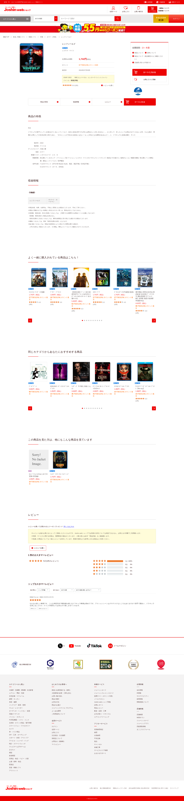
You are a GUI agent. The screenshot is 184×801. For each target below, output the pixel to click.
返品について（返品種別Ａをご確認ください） (148, 57)
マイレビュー (56, 744)
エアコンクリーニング (101, 717)
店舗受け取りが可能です (142, 62)
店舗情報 (162, 2)
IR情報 (139, 693)
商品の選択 (55, 699)
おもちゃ (12, 749)
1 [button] (82, 320)
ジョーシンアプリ (143, 723)
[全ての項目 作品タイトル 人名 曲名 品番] (46, 18)
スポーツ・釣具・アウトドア (19, 738)
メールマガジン (120, 646)
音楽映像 (160, 10)
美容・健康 (13, 702)
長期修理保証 (98, 729)
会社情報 (140, 690)
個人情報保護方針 (105, 788)
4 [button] (88, 320)
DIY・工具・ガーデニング (18, 735)
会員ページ (113, 11)
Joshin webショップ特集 (102, 702)
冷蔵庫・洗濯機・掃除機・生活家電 (21, 690)
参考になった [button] (33, 608)
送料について (151, 53)
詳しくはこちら (69, 526)
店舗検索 (140, 714)
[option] (38, 287)
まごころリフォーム (143, 729)
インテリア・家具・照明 (17, 705)
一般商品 (160, 8)
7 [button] (95, 320)
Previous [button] (30, 320)
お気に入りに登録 (149, 79)
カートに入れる (149, 72)
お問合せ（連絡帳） (58, 741)
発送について (138, 53)
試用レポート (98, 705)
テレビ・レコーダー (16, 708)
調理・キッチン (14, 699)
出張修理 (97, 735)
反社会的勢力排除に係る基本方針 (139, 788)
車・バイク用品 (14, 732)
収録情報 (76, 102)
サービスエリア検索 (101, 750)
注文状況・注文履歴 (58, 735)
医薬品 (11, 764)
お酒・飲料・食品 (15, 761)
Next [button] (154, 320)
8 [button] (97, 320)
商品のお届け (56, 705)
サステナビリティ (143, 696)
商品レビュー (98, 708)
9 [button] (99, 320)
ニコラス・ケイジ (68, 50)
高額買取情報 (141, 726)
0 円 (168, 8)
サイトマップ (174, 788)
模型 (10, 752)
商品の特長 (44, 102)
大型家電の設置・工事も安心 (61, 693)
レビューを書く (108, 85)
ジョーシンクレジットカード (104, 693)
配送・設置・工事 (100, 711)
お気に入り (125, 11)
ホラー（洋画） (52, 37)
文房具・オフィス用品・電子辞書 (20, 723)
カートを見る (152, 11)
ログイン (55, 726)
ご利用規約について (58, 714)
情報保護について (143, 702)
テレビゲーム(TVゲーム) (17, 747)
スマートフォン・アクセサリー (19, 726)
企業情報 (149, 2)
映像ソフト (32, 37)
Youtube (78, 646)
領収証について (57, 738)
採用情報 (140, 699)
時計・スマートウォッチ (17, 744)
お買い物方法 (138, 11)
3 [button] (86, 320)
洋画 (41, 37)
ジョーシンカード (100, 690)
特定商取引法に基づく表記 (160, 788)
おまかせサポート (100, 753)
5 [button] (90, 320)
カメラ (11, 729)
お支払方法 (55, 702)
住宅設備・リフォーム (16, 696)
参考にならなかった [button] (43, 608)
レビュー (108, 102)
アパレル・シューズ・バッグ (19, 741)
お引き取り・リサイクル (102, 714)
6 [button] (93, 320)
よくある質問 (56, 711)
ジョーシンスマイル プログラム (62, 708)
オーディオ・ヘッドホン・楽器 (19, 711)
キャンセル (98, 744)
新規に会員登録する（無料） (61, 690)
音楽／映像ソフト (19, 37)
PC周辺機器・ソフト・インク (19, 720)
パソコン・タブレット (16, 717)
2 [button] (84, 320)
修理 (95, 732)
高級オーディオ (14, 714)
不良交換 (97, 738)
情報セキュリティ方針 (120, 788)
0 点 (165, 8)
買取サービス (176, 2)
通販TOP (6, 37)
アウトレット (13, 770)
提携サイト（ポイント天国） (104, 696)
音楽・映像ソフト (15, 767)
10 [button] (101, 320)
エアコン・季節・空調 (16, 693)
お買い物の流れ (57, 696)
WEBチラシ (140, 717)
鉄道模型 (12, 755)
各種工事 (97, 747)
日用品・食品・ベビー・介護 (19, 758)
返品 (95, 741)
